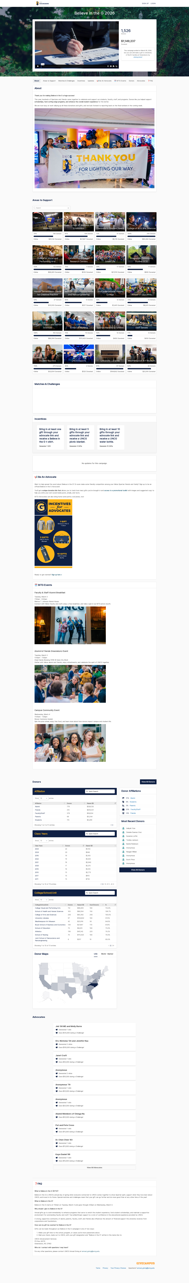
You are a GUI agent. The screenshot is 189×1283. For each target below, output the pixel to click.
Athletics (38, 931)
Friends (37, 810)
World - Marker (107, 954)
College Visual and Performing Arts (47, 908)
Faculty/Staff (40, 813)
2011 (36, 879)
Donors (131, 81)
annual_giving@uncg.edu (146, 1268)
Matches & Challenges (66, 81)
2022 (37, 859)
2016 (37, 869)
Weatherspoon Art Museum (45, 921)
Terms (98, 1268)
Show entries (44, 798)
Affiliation (38, 803)
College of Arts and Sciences (45, 915)
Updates (91, 81)
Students (38, 820)
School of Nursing (41, 935)
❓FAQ (150, 81)
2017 (36, 876)
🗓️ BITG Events (120, 81)
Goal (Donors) (94, 905)
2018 (37, 856)
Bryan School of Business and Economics (50, 925)
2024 (37, 852)
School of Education (42, 928)
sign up (145, 3)
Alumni (37, 807)
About (36, 81)
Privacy (105, 1268)
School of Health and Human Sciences (49, 911)
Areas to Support (49, 81)
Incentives (81, 81)
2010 (37, 872)
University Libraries (42, 918)
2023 (37, 849)
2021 (36, 862)
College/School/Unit (41, 905)
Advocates (141, 81)
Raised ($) (90, 803)
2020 (37, 866)
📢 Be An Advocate (104, 81)
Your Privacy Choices (118, 1268)
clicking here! (137, 57)
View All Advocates (94, 1168)
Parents (38, 817)
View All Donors (148, 782)
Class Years (39, 846)
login (153, 3)
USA (95, 954)
